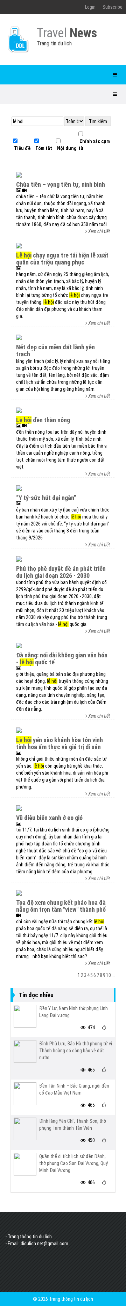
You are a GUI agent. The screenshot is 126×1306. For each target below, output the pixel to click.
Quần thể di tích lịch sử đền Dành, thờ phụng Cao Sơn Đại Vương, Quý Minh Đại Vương (73, 1163)
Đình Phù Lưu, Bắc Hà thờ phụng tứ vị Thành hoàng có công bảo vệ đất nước (75, 1050)
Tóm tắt (43, 148)
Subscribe (112, 7)
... (113, 975)
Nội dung (66, 148)
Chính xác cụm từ (94, 145)
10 (108, 975)
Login (90, 7)
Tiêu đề (21, 148)
